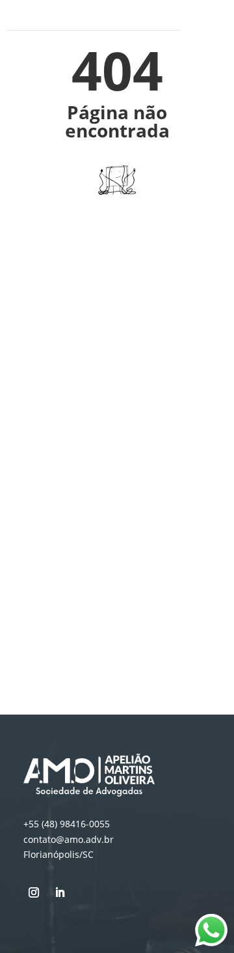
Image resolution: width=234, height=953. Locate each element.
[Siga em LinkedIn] (59, 892)
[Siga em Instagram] (33, 892)
